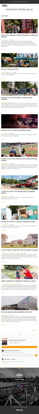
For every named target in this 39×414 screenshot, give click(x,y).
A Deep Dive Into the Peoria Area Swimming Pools (18, 192)
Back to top (19, 368)
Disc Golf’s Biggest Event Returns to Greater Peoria (19, 36)
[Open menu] (36, 5)
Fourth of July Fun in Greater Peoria (16, 130)
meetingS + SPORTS (10, 359)
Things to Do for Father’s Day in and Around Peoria (19, 159)
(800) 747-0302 (19, 391)
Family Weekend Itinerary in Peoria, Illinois (18, 281)
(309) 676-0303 (19, 393)
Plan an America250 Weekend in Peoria (16, 312)
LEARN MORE (4, 363)
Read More (3, 49)
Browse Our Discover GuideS (17, 340)
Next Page (35, 330)
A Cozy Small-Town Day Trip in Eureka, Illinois (19, 250)
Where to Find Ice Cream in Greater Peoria (18, 222)
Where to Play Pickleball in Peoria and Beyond (16, 98)
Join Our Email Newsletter (12, 350)
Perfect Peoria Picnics (10, 69)
